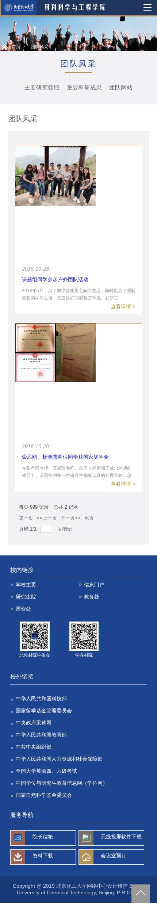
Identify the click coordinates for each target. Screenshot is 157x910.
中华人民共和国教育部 (41, 735)
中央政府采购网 (33, 723)
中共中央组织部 (33, 747)
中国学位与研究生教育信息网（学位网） (62, 783)
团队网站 (121, 87)
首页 (16, 46)
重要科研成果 (84, 87)
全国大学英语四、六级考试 (46, 771)
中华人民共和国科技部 (41, 698)
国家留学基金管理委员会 (44, 711)
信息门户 (94, 585)
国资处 (23, 609)
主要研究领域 (42, 87)
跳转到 (66, 529)
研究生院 (26, 597)
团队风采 (39, 46)
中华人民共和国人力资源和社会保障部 (59, 759)
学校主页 (26, 585)
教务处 (91, 597)
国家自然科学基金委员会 (44, 795)
